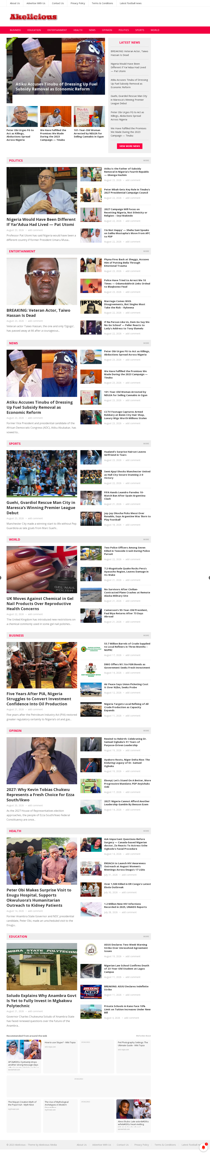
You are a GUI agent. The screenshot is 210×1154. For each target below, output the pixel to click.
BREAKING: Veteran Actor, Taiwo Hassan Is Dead (38, 312)
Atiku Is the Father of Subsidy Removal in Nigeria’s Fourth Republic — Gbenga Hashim (126, 172)
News (92, 30)
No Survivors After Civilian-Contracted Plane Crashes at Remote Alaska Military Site (127, 592)
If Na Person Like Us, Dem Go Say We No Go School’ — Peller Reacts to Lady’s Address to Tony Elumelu (126, 325)
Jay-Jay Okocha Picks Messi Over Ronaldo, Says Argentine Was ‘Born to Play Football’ (127, 516)
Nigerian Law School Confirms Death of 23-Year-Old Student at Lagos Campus (126, 968)
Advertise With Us (36, 3)
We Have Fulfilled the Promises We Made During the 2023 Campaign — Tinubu (53, 134)
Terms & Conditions (102, 3)
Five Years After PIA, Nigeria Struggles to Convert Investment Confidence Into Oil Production (39, 698)
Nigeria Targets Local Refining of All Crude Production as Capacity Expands (126, 707)
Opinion (107, 30)
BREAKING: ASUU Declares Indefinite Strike (126, 988)
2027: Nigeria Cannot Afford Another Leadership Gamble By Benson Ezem (127, 803)
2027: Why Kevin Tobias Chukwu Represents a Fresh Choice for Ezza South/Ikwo (40, 794)
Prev (10, 71)
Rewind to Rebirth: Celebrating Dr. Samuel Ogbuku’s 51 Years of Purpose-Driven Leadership (125, 742)
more (146, 160)
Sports (139, 30)
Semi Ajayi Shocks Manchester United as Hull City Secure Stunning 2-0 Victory (127, 474)
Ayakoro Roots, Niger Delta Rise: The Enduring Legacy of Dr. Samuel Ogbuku (127, 763)
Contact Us (58, 3)
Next (101, 71)
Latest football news (131, 3)
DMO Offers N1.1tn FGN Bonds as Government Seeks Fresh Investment (127, 666)
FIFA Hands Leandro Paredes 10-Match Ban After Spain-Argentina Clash (124, 495)
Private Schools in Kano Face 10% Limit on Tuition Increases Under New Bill (127, 1009)
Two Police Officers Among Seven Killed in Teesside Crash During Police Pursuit (127, 551)
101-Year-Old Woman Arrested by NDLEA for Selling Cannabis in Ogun (89, 133)
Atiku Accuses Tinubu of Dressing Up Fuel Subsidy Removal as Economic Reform (51, 86)
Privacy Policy (78, 3)
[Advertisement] (143, 16)
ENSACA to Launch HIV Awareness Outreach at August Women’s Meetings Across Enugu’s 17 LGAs (125, 866)
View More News (129, 146)
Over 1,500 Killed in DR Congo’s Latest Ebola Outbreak (127, 885)
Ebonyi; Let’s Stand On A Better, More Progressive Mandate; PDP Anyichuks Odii (127, 783)
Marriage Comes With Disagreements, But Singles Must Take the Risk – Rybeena (124, 304)
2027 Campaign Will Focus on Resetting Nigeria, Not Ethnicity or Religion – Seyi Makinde (125, 212)
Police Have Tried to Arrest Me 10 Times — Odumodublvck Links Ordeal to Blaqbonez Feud (127, 283)
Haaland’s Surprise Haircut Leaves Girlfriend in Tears (125, 453)
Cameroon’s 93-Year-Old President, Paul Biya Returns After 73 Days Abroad (126, 613)
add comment (35, 230)
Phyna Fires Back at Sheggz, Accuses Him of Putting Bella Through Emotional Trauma (126, 262)
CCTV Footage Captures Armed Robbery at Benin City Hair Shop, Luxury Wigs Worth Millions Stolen (125, 415)
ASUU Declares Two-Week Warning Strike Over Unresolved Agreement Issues (126, 948)
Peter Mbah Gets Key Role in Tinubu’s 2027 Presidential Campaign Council (127, 191)
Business (15, 30)
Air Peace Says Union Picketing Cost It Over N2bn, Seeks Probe (126, 685)
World (155, 30)
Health (78, 30)
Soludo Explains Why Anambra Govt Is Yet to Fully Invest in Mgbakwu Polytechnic (41, 1000)
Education (34, 30)
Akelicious (20, 1144)
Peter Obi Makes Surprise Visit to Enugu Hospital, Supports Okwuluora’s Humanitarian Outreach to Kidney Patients (39, 897)
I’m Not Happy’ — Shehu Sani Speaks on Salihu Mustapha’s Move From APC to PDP (127, 233)
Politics (124, 30)
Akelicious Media (48, 1144)
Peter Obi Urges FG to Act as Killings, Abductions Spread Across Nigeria (20, 134)
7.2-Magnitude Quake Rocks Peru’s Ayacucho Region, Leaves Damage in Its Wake (126, 571)
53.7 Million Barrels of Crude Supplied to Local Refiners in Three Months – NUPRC (127, 647)
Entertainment (57, 30)
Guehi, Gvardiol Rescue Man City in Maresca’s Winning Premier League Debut (129, 99)
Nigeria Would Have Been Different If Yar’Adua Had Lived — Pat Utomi (128, 67)
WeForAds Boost (143, 1036)
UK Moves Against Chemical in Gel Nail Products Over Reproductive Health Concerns (40, 603)
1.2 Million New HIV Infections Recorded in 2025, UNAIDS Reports (125, 905)
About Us (15, 3)
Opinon (15, 731)
